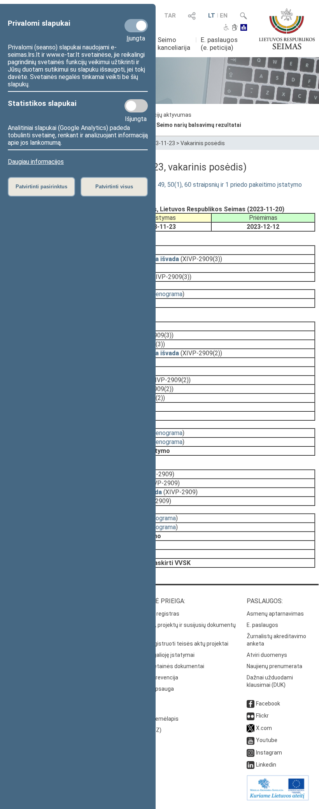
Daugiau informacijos (36, 161)
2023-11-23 (160, 143)
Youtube (266, 740)
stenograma (166, 294)
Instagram (269, 752)
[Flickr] (250, 715)
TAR (170, 15)
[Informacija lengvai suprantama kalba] (243, 28)
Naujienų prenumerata (274, 666)
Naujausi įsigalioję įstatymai (160, 655)
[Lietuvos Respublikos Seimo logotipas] (287, 28)
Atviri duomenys (267, 655)
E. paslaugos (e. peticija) (219, 43)
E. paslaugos (262, 625)
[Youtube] (250, 740)
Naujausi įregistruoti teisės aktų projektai (176, 644)
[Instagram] (250, 752)
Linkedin (266, 765)
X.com (264, 728)
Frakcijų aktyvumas (167, 115)
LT (211, 15)
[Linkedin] (250, 765)
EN (224, 15)
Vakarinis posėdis (203, 143)
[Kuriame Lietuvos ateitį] (278, 798)
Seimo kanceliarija (174, 43)
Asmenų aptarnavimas (275, 614)
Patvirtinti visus (114, 187)
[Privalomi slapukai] (136, 25)
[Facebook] (250, 703)
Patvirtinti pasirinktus (41, 187)
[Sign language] (234, 28)
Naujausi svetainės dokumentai (164, 666)
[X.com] (250, 728)
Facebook (268, 703)
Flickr (262, 715)
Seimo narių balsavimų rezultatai (198, 125)
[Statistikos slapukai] (136, 105)
